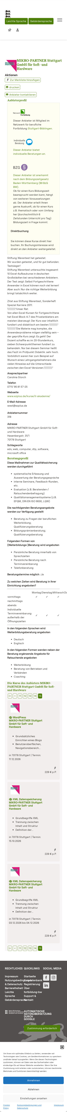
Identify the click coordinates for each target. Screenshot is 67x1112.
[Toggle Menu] (60, 19)
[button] (62, 1047)
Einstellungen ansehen (33, 1098)
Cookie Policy (6, 1106)
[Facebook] (46, 977)
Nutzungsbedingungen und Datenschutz (29, 1106)
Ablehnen (33, 1089)
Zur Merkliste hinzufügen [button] (25, 80)
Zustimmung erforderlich (42, 1028)
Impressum (59, 1105)
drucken (14, 87)
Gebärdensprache (41, 21)
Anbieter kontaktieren (22, 94)
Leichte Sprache (16, 21)
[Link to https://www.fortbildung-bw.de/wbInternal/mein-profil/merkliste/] (9, 30)
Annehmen (33, 1080)
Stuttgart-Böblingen (40, 128)
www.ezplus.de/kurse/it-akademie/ (28, 396)
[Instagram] (53, 977)
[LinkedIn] (46, 985)
